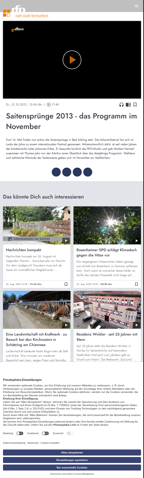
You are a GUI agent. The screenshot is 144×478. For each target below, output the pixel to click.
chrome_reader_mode (128, 104)
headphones (121, 104)
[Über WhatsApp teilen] (77, 172)
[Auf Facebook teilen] (56, 172)
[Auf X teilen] (66, 172)
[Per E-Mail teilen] (87, 172)
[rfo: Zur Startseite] (25, 11)
